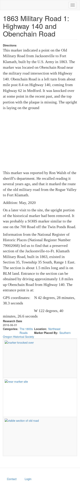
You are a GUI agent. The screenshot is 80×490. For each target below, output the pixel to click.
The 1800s (26, 329)
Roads (24, 333)
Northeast (54, 329)
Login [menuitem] (28, 479)
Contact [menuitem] (12, 479)
